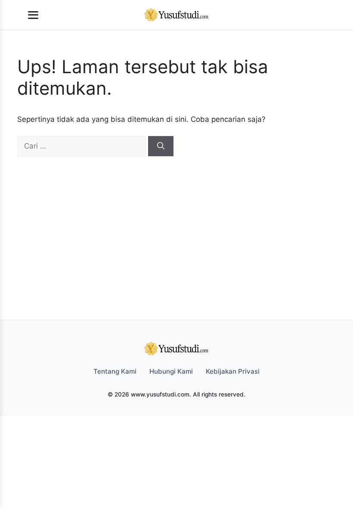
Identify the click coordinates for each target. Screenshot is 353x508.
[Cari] (160, 146)
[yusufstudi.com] (176, 15)
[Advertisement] (172, 221)
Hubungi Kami (171, 371)
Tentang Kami (114, 371)
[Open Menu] (33, 15)
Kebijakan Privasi (233, 371)
